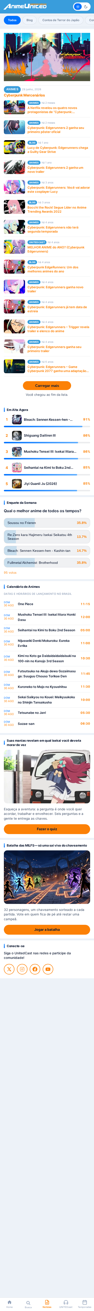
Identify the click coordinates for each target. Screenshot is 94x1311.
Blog (30, 20)
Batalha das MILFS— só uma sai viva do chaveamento (47, 845)
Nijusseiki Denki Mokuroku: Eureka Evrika (44, 643)
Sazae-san (26, 724)
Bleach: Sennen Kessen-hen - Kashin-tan (47, 420)
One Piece (25, 604)
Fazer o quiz (47, 829)
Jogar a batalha (47, 929)
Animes (12, 89)
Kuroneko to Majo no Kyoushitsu (42, 687)
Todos (12, 20)
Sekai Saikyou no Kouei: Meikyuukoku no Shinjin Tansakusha (46, 699)
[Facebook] (35, 969)
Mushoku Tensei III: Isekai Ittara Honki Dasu (49, 452)
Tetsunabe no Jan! (32, 713)
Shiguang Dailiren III (40, 435)
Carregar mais (47, 386)
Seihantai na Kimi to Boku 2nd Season (47, 468)
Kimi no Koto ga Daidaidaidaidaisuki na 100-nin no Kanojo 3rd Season (47, 658)
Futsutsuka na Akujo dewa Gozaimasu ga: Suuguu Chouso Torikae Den (47, 673)
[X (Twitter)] (9, 969)
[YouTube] (48, 969)
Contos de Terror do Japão (60, 20)
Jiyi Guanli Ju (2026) (40, 484)
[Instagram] (22, 969)
